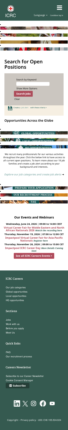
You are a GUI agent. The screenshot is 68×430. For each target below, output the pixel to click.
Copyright (12, 419)
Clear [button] (17, 98)
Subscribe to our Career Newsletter (25, 376)
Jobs (8, 319)
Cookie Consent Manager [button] (19, 380)
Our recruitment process (19, 356)
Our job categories (16, 287)
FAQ (8, 352)
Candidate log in (56, 15)
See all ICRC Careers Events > (34, 255)
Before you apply (15, 328)
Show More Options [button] (26, 88)
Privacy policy (28, 419)
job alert (25, 107)
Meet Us (10, 332)
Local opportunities (16, 296)
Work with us (13, 324)
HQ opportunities (15, 300)
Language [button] (40, 15)
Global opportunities (17, 291)
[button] (55, 7)
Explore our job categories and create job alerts (32, 174)
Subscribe (19, 385)
